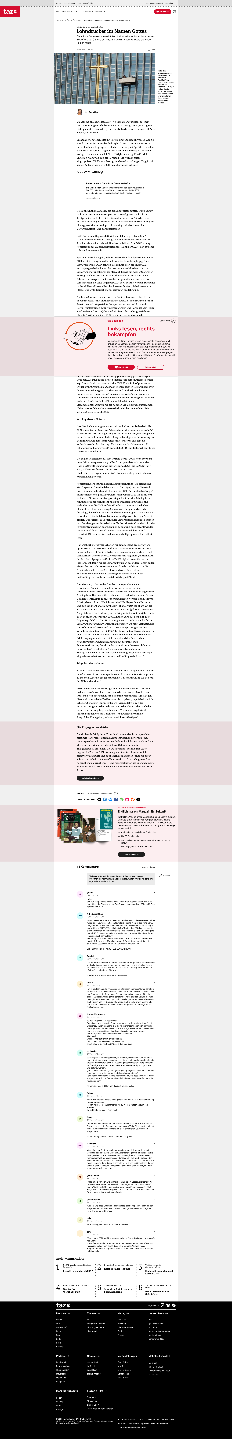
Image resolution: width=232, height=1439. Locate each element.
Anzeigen (60, 1409)
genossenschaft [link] (156, 3)
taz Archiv (153, 1374)
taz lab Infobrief (94, 1374)
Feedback (91, 1397)
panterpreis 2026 (156, 1339)
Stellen (121, 1331)
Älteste (152, 867)
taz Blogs (153, 1363)
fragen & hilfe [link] (88, 3)
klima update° (62, 1370)
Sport (58, 1335)
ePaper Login (93, 1405)
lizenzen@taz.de (73, 1423)
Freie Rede (61, 1377)
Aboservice (92, 1401)
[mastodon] (162, 1306)
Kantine (59, 1401)
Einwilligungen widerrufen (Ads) (132, 1427)
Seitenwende (162, 1423)
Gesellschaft (61, 1327)
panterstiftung (155, 1335)
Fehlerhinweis (106, 793)
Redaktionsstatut (136, 1419)
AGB (153, 1423)
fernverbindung (63, 1366)
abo (150, 1319)
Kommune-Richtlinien (154, 1419)
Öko (68, 20)
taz (63, 1305)
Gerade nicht (165, 321)
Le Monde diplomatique (159, 1370)
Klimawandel (92, 1331)
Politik (59, 1319)
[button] (174, 12)
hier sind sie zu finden (104, 881)
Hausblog (122, 1323)
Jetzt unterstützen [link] (90, 778)
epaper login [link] (169, 3)
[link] (58, 11)
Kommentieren (94, 793)
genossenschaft (156, 1323)
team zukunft (93, 1362)
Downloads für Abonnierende (100, 1408)
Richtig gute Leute (95, 1327)
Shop (58, 1405)
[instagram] (174, 1306)
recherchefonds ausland (159, 1331)
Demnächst (123, 1362)
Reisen (59, 1398)
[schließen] (173, 320)
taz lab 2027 (123, 1377)
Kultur (59, 1331)
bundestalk (61, 1362)
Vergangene (123, 1374)
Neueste (144, 867)
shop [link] (79, 3)
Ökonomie (77, 20)
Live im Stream (124, 1370)
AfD (88, 1319)
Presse (121, 1335)
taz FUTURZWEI (156, 1367)
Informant (122, 1423)
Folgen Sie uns (153, 1305)
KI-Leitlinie (169, 1419)
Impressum (145, 1423)
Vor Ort (121, 1366)
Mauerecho (61, 1374)
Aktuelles (122, 1319)
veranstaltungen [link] (69, 3)
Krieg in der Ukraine (96, 1323)
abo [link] (147, 3)
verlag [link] (58, 3)
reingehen (60, 1381)
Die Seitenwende (125, 1327)
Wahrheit (60, 1346)
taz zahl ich (154, 1327)
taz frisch (91, 1366)
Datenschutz (133, 1423)
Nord (58, 1343)
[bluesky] (168, 1306)
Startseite (60, 20)
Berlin (58, 1339)
